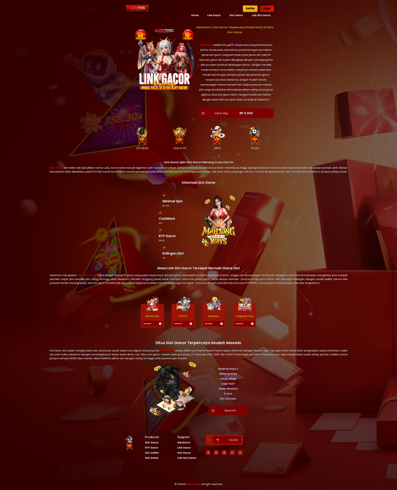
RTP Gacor (151, 447)
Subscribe (233, 440)
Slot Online (151, 453)
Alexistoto (206, 45)
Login (267, 8)
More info (230, 410)
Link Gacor (214, 15)
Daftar (250, 8)
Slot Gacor (236, 15)
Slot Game (151, 458)
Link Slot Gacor (261, 15)
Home (195, 15)
